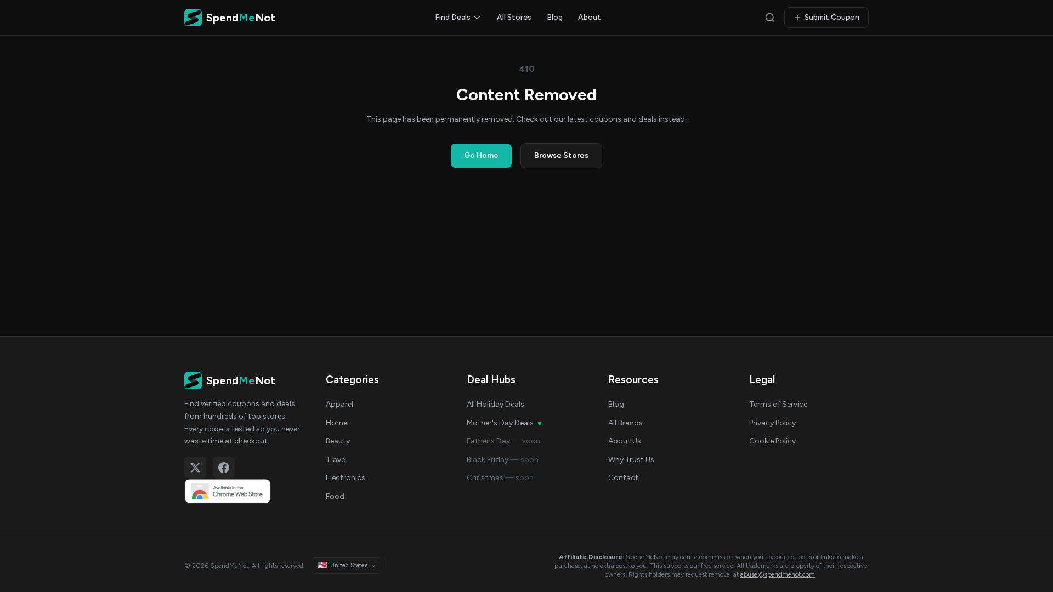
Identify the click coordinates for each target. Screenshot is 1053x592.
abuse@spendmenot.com (777, 574)
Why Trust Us (631, 459)
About (589, 17)
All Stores (514, 17)
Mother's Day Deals (500, 423)
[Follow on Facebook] (224, 468)
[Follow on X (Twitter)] (195, 468)
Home (336, 423)
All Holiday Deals (495, 404)
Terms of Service (778, 404)
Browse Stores (561, 155)
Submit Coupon (832, 17)
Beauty (338, 441)
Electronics (345, 477)
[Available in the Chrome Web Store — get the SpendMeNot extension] (244, 491)
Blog (555, 17)
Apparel (339, 404)
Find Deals (453, 17)
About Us (624, 441)
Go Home (481, 155)
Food (335, 496)
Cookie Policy (772, 441)
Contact (623, 477)
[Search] (770, 17)
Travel (336, 459)
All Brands (625, 423)
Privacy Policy (772, 423)
